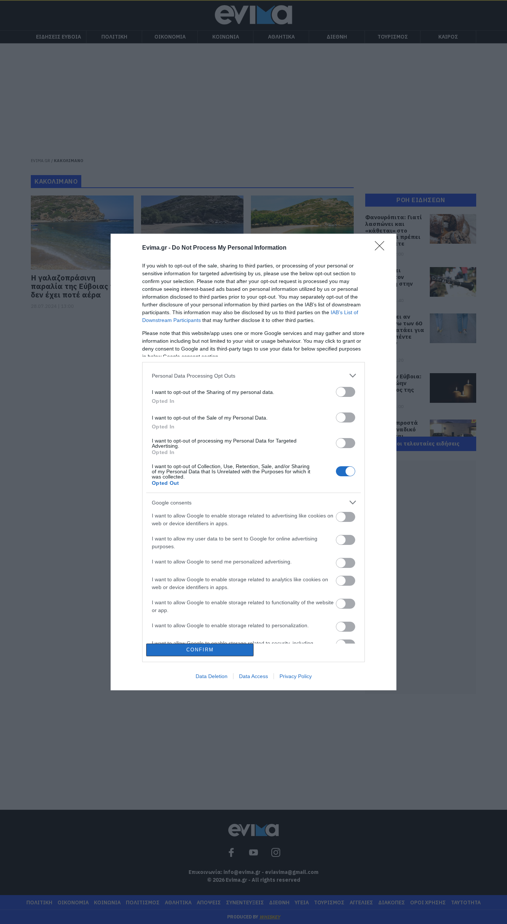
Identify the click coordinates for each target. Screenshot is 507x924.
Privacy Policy (295, 676)
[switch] (345, 392)
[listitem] (253, 375)
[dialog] (253, 462)
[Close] (382, 248)
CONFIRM (200, 649)
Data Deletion (212, 676)
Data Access (253, 676)
